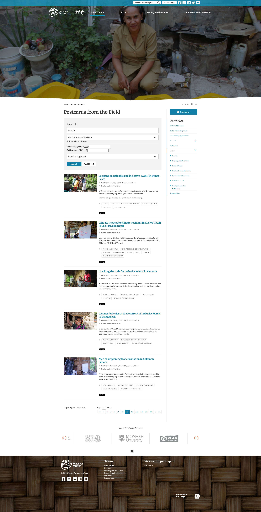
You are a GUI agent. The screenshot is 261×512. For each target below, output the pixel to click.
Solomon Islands (110, 389)
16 (151, 412)
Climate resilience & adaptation (125, 204)
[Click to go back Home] (72, 464)
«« (100, 412)
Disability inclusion (130, 295)
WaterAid (107, 207)
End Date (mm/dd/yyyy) (77, 150)
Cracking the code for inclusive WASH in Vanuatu (128, 271)
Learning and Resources (157, 12)
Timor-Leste (120, 207)
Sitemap (109, 461)
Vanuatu (106, 298)
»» (159, 412)
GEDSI (105, 204)
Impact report (109, 478)
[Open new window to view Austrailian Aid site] (181, 496)
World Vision (148, 295)
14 (141, 412)
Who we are (109, 466)
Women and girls (110, 249)
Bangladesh (108, 343)
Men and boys (109, 385)
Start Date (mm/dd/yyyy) (78, 146)
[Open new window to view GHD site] (197, 496)
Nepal (129, 252)
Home (66, 104)
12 (132, 412)
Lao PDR (146, 252)
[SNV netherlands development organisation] (93, 438)
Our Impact (108, 476)
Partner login (169, 2)
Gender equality (149, 204)
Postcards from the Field (110, 186)
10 (122, 412)
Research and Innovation (198, 12)
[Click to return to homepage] (67, 12)
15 (146, 412)
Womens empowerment (113, 256)
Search (158, 2)
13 (137, 412)
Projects (125, 12)
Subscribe (185, 112)
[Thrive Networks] (131, 438)
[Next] (196, 438)
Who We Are (97, 12)
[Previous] (64, 438)
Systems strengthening (113, 252)
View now (148, 466)
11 (127, 412)
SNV (137, 252)
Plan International (145, 385)
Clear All (89, 163)
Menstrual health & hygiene (133, 340)
